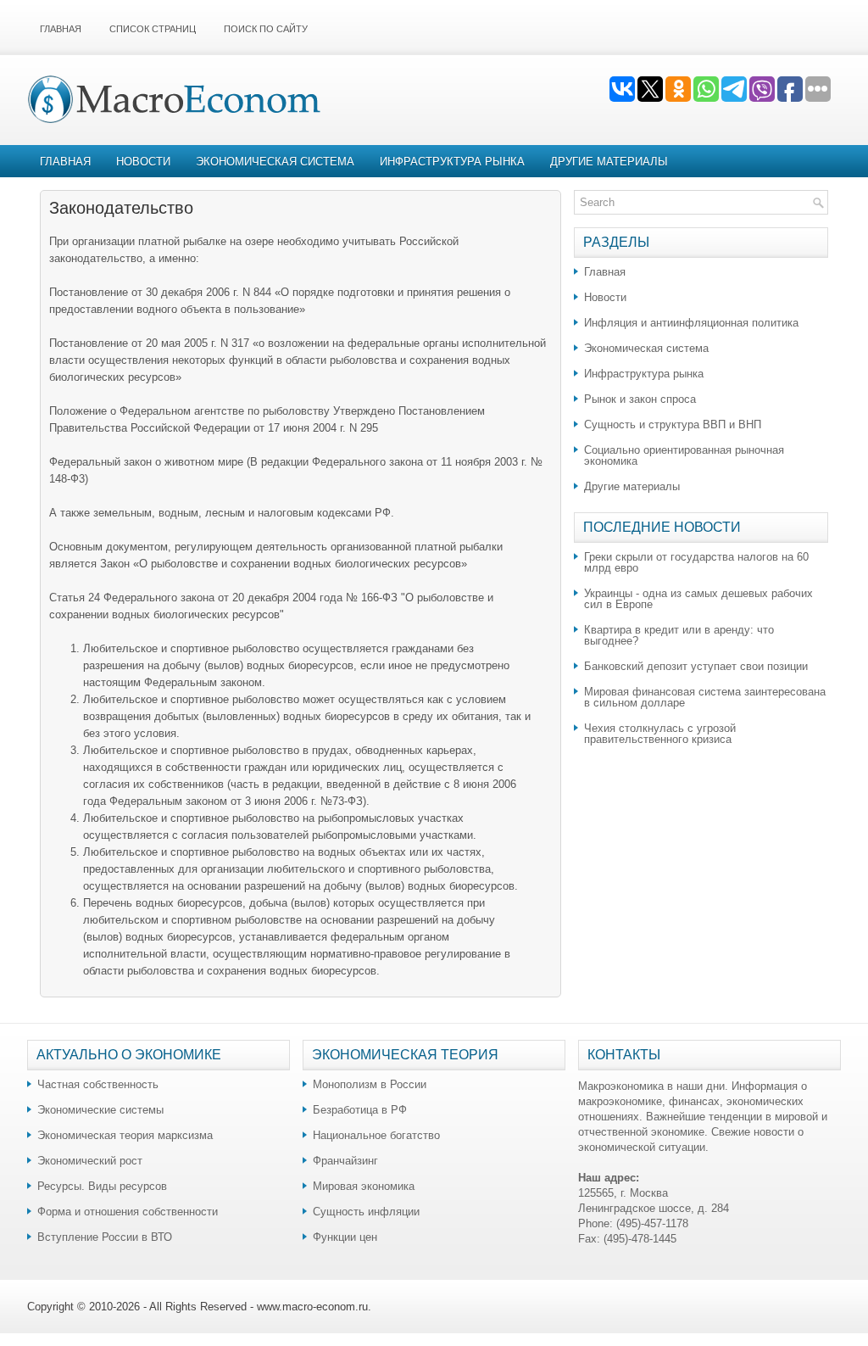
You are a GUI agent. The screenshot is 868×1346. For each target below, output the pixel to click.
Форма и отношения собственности (127, 1211)
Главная (60, 29)
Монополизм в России (369, 1084)
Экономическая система (275, 161)
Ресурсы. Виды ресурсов (102, 1186)
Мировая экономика (364, 1186)
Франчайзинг (345, 1160)
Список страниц (152, 29)
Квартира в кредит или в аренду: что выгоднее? (679, 635)
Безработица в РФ (360, 1109)
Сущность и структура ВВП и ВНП (672, 424)
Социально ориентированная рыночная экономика (684, 455)
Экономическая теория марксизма (125, 1135)
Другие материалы (609, 161)
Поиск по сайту (266, 29)
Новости (143, 161)
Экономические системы (100, 1109)
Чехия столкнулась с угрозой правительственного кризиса (660, 734)
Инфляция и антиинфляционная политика (691, 322)
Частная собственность (98, 1084)
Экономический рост (89, 1160)
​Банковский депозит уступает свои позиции (696, 666)
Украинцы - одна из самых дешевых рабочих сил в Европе (698, 599)
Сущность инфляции (366, 1211)
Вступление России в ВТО (104, 1237)
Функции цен (345, 1237)
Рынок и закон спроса (640, 399)
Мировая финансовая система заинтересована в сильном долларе (705, 697)
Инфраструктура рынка (452, 161)
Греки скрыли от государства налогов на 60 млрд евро (696, 562)
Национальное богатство (376, 1135)
